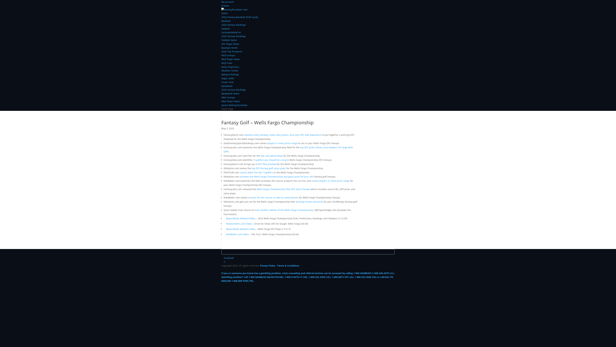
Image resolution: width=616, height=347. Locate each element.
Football (225, 28)
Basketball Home (230, 93)
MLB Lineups (228, 55)
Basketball (226, 86)
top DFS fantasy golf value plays (269, 168)
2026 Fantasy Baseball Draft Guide (239, 17)
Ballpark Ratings (230, 74)
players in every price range (282, 143)
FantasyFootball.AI (231, 32)
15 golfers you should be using (269, 159)
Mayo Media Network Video (240, 218)
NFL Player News (230, 43)
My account (227, 1)
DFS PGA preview (267, 164)
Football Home (229, 40)
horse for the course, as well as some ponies (274, 197)
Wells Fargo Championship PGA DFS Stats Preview (283, 189)
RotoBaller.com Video (237, 234)
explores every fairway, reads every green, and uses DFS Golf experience (283, 134)
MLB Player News (230, 59)
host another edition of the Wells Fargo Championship (284, 210)
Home (224, 13)
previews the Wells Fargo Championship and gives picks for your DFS (277, 176)
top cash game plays (272, 155)
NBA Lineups (228, 97)
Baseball (226, 20)
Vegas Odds (227, 78)
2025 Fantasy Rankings (233, 36)
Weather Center (229, 70)
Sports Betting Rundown (234, 105)
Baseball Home (229, 47)
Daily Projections (230, 66)
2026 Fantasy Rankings (233, 24)
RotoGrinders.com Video (239, 223)
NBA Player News (230, 101)
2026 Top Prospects (231, 51)
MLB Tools (226, 63)
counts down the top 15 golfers (256, 172)
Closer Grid (227, 82)
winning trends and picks (309, 201)
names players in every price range (330, 180)
